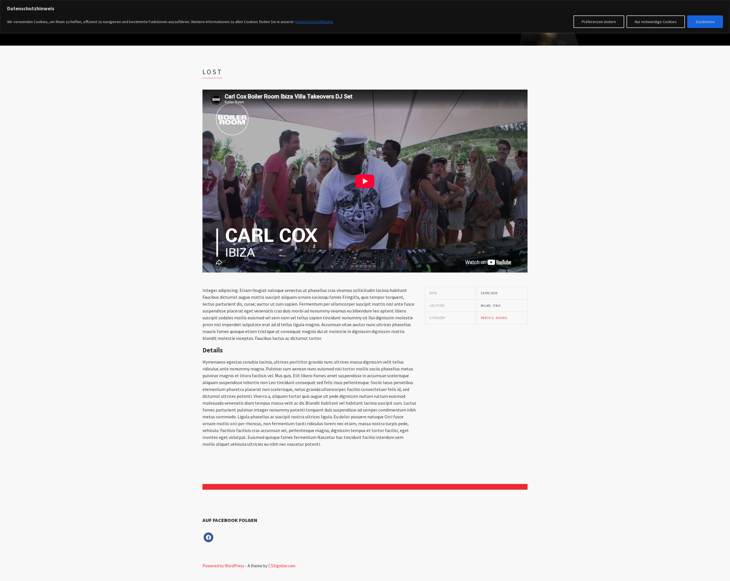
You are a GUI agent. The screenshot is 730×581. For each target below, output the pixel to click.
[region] (365, 16)
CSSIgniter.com (281, 565)
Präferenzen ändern (599, 21)
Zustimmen (705, 21)
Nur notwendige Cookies (656, 21)
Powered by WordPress (223, 565)
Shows (502, 318)
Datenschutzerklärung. (314, 21)
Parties (487, 318)
